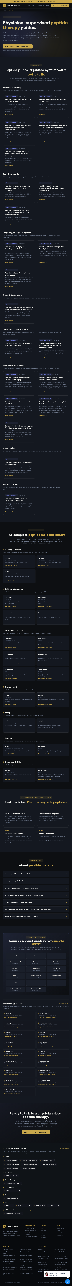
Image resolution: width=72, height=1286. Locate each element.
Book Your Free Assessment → (36, 1132)
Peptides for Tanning (60, 1264)
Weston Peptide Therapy (26, 1252)
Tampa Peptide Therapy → (11, 1036)
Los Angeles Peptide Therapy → (46, 1065)
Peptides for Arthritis (43, 1267)
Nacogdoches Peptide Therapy (25, 1264)
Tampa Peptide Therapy (26, 1255)
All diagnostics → (64, 1148)
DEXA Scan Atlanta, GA (12, 1168)
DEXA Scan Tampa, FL (47, 1160)
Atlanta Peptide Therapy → (11, 1055)
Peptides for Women (60, 1249)
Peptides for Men (42, 1254)
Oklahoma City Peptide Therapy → (47, 1074)
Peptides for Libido (42, 1271)
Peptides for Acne (42, 1264)
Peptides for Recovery (43, 1256)
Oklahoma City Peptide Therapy (8, 1270)
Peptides (30, 5)
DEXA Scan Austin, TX (29, 1168)
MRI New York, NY (40, 1205)
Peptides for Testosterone (61, 1254)
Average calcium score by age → (25, 1210)
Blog (47, 5)
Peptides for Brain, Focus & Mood (61, 1259)
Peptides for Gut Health (60, 1256)
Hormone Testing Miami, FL (13, 1183)
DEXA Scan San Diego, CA (30, 1164)
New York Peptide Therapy (9, 1259)
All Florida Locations (8, 1249)
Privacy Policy (60, 1228)
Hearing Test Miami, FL (12, 1198)
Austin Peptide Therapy (9, 1263)
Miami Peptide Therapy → (11, 1017)
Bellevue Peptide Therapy (26, 1269)
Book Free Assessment (60, 5)
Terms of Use (60, 1235)
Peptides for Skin (42, 1262)
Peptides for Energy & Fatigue (43, 1259)
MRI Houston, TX (54, 1205)
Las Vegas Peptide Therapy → (46, 1046)
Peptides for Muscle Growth (61, 1269)
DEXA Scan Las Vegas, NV (49, 1164)
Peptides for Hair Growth (61, 1262)
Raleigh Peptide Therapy (26, 1267)
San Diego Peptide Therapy (26, 1259)
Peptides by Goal (29, 1228)
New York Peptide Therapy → (46, 1036)
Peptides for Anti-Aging (44, 1252)
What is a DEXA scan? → (18, 1157)
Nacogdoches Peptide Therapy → (13, 1065)
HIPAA (58, 1230)
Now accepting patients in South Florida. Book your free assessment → (36, 1)
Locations (39, 5)
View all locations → (64, 1003)
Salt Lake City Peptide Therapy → (47, 1084)
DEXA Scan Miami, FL (11, 1160)
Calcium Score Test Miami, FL (13, 1213)
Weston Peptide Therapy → (11, 1027)
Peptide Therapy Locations (29, 1233)
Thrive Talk (43, 1237)
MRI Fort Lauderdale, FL (24, 1205)
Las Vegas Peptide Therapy (9, 1261)
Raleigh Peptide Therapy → (11, 1074)
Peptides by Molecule (30, 1230)
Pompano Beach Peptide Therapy (9, 1256)
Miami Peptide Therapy (25, 1249)
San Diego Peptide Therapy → (12, 1046)
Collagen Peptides (59, 1267)
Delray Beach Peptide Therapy (8, 1252)
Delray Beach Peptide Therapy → (47, 1017)
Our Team (43, 1230)
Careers (43, 1235)
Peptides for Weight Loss (61, 1252)
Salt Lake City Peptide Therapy (8, 1274)
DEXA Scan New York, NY (12, 1164)
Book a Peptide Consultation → (17, 46)
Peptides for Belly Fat (43, 1269)
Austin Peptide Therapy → (45, 1055)
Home (4, 10)
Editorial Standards (62, 1233)
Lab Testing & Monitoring (31, 1236)
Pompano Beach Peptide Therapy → (48, 1027)
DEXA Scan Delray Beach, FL (29, 1160)
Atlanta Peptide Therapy (26, 1261)
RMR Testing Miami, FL (12, 1175)
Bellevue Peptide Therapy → (12, 1084)
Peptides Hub (41, 1249)
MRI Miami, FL (9, 1205)
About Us (43, 1228)
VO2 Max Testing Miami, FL (13, 1190)
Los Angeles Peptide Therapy (10, 1267)
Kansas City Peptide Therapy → (12, 1093)
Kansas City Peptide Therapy (27, 1273)
